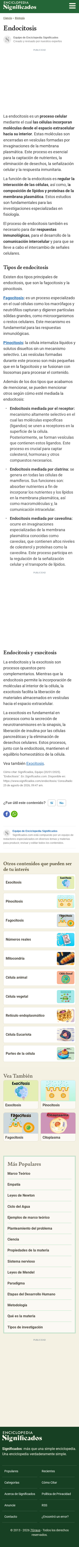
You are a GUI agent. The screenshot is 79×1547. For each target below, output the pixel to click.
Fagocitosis (13, 298)
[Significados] (22, 1444)
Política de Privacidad (56, 1494)
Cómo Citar (49, 1482)
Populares (11, 1471)
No (61, 803)
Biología (20, 18)
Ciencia (7, 18)
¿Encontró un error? (55, 1516)
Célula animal (16, 977)
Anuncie (9, 1505)
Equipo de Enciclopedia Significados (35, 831)
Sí (51, 803)
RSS (44, 1505)
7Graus (35, 1530)
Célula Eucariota (18, 1034)
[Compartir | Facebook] (6, 814)
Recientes (48, 1471)
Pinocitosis (13, 343)
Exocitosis (35, 763)
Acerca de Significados (19, 1494)
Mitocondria (15, 958)
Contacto (10, 1516)
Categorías (11, 1482)
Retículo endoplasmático (25, 1015)
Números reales (18, 939)
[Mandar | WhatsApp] (14, 814)
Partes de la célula (20, 1053)
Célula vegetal (17, 996)
